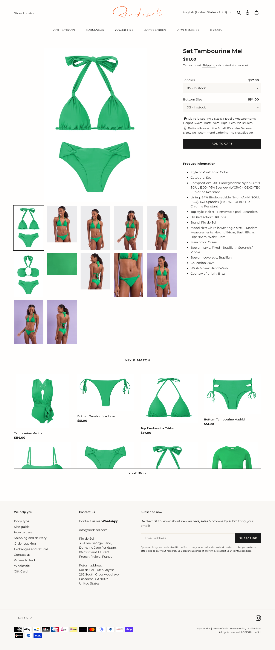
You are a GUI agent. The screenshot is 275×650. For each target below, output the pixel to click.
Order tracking (25, 543)
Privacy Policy (238, 628)
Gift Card (21, 571)
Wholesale (22, 566)
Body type (21, 521)
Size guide (21, 527)
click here (246, 550)
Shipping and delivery (30, 538)
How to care (23, 532)
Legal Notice (203, 628)
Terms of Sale (220, 628)
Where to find (24, 560)
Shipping (208, 65)
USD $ (23, 618)
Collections (254, 628)
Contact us (22, 555)
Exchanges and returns (31, 549)
